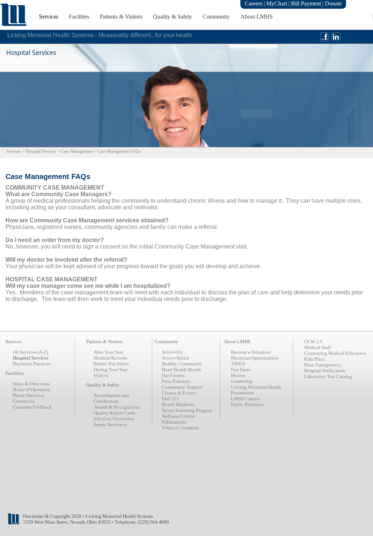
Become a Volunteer (250, 352)
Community (216, 16)
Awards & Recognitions (117, 407)
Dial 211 (170, 398)
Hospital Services (41, 151)
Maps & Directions (31, 383)
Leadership (242, 381)
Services (48, 16)
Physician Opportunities (255, 358)
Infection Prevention (114, 418)
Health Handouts (178, 404)
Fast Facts (240, 369)
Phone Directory (29, 395)
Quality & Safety (172, 16)
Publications (174, 422)
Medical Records (110, 358)
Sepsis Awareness (110, 424)
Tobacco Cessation (180, 427)
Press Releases (176, 381)
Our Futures (173, 375)
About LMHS (256, 16)
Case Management (77, 151)
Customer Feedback (32, 407)
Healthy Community (182, 363)
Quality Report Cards (115, 413)
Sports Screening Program (187, 410)
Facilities (79, 16)
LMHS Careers (245, 398)
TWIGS (238, 363)
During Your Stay (111, 369)
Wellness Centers (178, 416)
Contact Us (24, 401)
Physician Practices (32, 363)
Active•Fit (172, 352)
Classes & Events (179, 393)
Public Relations (247, 404)
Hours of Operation (31, 389)
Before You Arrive (111, 363)
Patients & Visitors (121, 16)
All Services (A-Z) (30, 352)
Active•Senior (175, 358)
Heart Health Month (181, 369)
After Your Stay (109, 352)
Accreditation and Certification (111, 398)
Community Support (182, 387)
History (238, 375)
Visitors (101, 375)
